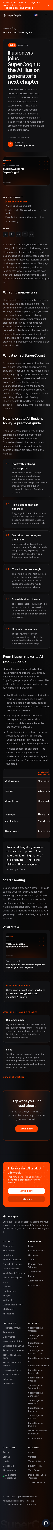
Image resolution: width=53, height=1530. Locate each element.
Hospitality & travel (12, 1328)
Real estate (8, 1332)
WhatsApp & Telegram (14, 1273)
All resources (34, 1271)
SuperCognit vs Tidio (38, 1365)
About (31, 1452)
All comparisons (35, 1438)
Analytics (7, 1295)
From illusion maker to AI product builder (24, 217)
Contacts (7, 1286)
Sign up (6, 1457)
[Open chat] (46, 1523)
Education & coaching (13, 1346)
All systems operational (10, 1476)
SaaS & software (11, 1374)
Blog (14, 28)
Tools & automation (12, 1259)
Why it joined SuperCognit (18, 206)
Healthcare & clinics (12, 1341)
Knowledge (8, 1255)
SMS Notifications (36, 1482)
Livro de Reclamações (12, 1504)
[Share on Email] (25, 234)
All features (8, 1313)
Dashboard (8, 1466)
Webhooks (8, 1300)
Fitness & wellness (12, 1370)
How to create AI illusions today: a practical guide (26, 211)
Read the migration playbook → (19, 8)
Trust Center (34, 1470)
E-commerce (9, 1337)
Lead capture (9, 1291)
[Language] (37, 15)
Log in (6, 1461)
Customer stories (36, 1250)
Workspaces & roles (13, 1304)
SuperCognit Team (24, 145)
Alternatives (34, 1285)
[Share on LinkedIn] (12, 234)
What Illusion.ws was (16, 201)
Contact (32, 1457)
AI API (31, 1259)
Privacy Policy (35, 1466)
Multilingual (8, 1309)
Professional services (13, 1350)
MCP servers (9, 1250)
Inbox (5, 1282)
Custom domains (11, 1268)
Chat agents (9, 1246)
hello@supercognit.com (13, 1501)
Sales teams (9, 1379)
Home (6, 28)
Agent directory (35, 1280)
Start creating (11, 221)
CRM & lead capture (12, 1277)
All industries (9, 1383)
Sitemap (30, 1501)
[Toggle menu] (46, 15)
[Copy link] (31, 234)
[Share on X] (5, 234)
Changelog (33, 1255)
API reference (9, 1470)
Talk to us (26, 1199)
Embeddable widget (13, 1264)
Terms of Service (36, 1461)
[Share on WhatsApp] (18, 234)
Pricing (6, 1452)
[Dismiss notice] (48, 5)
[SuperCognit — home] (12, 15)
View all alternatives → (15, 1077)
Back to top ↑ (32, 1504)
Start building (26, 1128)
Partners (32, 1276)
